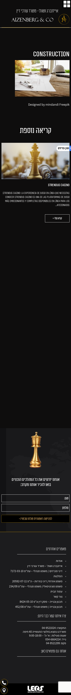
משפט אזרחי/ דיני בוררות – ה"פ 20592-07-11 (37, 581)
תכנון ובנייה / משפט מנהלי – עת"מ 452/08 (38, 607)
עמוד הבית (56, 591)
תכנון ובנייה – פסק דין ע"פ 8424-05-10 (41, 602)
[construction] (42, 95)
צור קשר (57, 596)
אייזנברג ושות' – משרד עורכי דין (44, 566)
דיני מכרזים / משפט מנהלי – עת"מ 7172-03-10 (36, 571)
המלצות (58, 576)
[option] (35, 182)
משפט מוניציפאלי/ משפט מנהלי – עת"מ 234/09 (35, 586)
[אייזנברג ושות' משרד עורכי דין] (40, 19)
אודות (59, 561)
